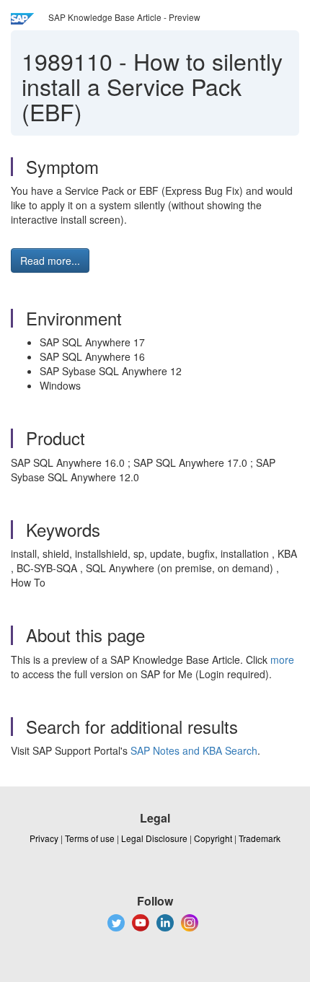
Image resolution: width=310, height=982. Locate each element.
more (282, 659)
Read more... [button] (50, 260)
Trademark (259, 838)
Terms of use (90, 838)
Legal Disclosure (154, 838)
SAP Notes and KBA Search (193, 750)
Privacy (44, 838)
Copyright (213, 838)
